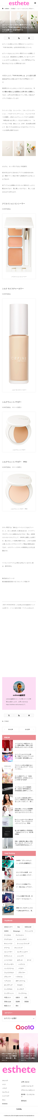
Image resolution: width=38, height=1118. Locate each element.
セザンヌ (20, 960)
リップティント (9, 993)
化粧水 (18, 997)
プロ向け (11, 31)
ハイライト (21, 964)
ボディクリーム (20, 981)
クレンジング (18, 947)
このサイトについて (27, 1086)
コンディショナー (22, 952)
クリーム (7, 947)
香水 (17, 1006)
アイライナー (20, 935)
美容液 (26, 1001)
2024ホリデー (8, 927)
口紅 (25, 997)
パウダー (21, 968)
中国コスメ (7, 997)
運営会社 (24, 1101)
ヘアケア (4, 1088)
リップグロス (8, 989)
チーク (29, 960)
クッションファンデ (23, 943)
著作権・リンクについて (28, 1095)
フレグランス (5, 1092)
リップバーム (22, 993)
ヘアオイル (19, 976)
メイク (4, 1084)
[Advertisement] (19, 644)
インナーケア (5, 1096)
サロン (4, 1100)
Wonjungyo (16, 931)
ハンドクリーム (9, 968)
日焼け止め (7, 1001)
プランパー (7, 976)
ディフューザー (9, 964)
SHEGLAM (28, 927)
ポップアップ (8, 985)
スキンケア (5, 1080)
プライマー (21, 972)
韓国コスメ (7, 1006)
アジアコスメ (8, 939)
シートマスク (8, 960)
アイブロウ (7, 935)
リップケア (20, 989)
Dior (18, 927)
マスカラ (20, 985)
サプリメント (8, 956)
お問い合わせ (25, 1082)
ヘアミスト (7, 981)
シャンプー (20, 956)
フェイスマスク (9, 972)
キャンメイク (8, 943)
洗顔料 (18, 1001)
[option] (11, 1047)
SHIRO (6, 931)
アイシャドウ (29, 931)
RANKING (5, 1103)
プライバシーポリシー (28, 1090)
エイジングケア (22, 939)
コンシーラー (8, 952)
